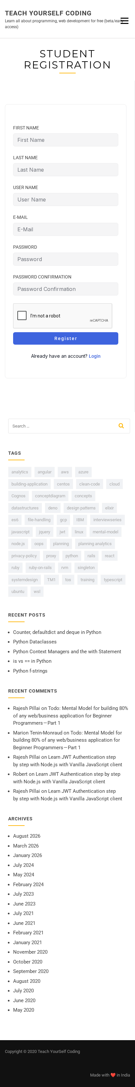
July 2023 (23, 894)
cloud (114, 484)
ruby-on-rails (40, 567)
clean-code (89, 484)
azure (83, 471)
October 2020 (27, 962)
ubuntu (17, 591)
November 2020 (30, 952)
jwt (62, 531)
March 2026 (26, 846)
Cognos (18, 495)
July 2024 (23, 865)
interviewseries (107, 519)
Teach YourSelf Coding (48, 13)
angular (44, 471)
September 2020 (30, 971)
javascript (20, 531)
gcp (63, 519)
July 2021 (23, 913)
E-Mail (20, 217)
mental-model (105, 531)
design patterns (81, 507)
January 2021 (27, 942)
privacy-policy (24, 555)
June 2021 (24, 923)
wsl (37, 591)
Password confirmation (42, 276)
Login (95, 356)
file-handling (39, 519)
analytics (19, 471)
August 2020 (26, 981)
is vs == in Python (32, 661)
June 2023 (24, 904)
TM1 (51, 579)
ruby (15, 567)
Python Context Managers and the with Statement (67, 652)
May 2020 (23, 1010)
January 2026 (27, 855)
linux (79, 531)
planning (61, 543)
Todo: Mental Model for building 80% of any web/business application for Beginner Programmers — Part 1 (70, 715)
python (72, 555)
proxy (51, 555)
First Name (26, 127)
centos (63, 484)
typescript (113, 579)
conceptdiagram (50, 495)
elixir (109, 507)
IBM (80, 519)
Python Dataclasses (35, 642)
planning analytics (95, 543)
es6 (14, 519)
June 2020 (24, 1000)
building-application (29, 484)
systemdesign (24, 579)
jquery (44, 531)
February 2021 (28, 933)
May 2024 (23, 875)
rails (91, 555)
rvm (64, 567)
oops (39, 543)
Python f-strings (30, 671)
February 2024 (28, 884)
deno (52, 507)
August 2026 (26, 836)
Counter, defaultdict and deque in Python (57, 632)
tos (68, 579)
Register (65, 338)
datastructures (25, 507)
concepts (83, 495)
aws (65, 471)
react (109, 555)
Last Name (25, 157)
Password (25, 247)
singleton (86, 567)
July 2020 (23, 991)
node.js (18, 543)
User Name (25, 187)
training (87, 579)
